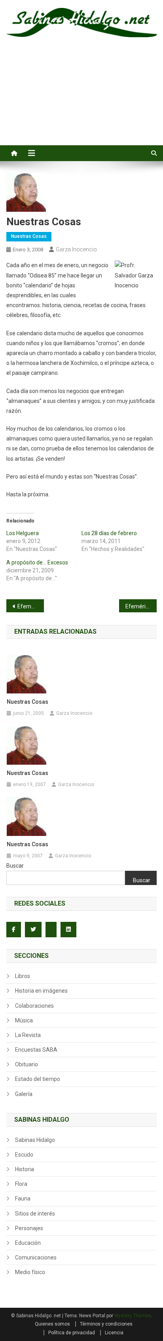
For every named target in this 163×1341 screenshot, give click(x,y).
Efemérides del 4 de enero (141, 606)
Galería (23, 1094)
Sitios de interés (35, 1213)
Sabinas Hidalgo (35, 1140)
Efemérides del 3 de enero (30, 606)
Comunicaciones (36, 1257)
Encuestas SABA (36, 1050)
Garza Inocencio (76, 249)
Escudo (24, 1154)
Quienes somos (52, 1324)
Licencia (114, 1332)
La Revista (28, 1035)
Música (24, 1020)
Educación (28, 1243)
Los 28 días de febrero (109, 533)
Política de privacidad (71, 1332)
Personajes (29, 1228)
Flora (21, 1184)
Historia (24, 1169)
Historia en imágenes (41, 991)
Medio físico (30, 1272)
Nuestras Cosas (29, 236)
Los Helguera (22, 533)
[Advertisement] (81, 100)
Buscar (15, 865)
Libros (22, 976)
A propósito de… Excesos (37, 562)
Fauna (22, 1198)
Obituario (26, 1064)
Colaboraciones (34, 1006)
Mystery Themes (132, 1315)
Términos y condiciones (106, 1324)
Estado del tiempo (37, 1079)
